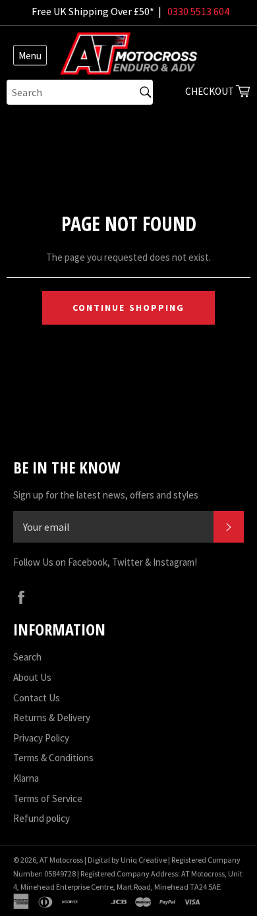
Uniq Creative (144, 860)
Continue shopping (128, 307)
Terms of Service (47, 798)
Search (27, 657)
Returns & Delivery (51, 717)
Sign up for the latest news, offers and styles (105, 495)
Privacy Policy (41, 738)
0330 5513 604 (198, 11)
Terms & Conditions (53, 757)
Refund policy (41, 818)
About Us (32, 677)
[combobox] (80, 92)
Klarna (26, 778)
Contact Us (36, 697)
